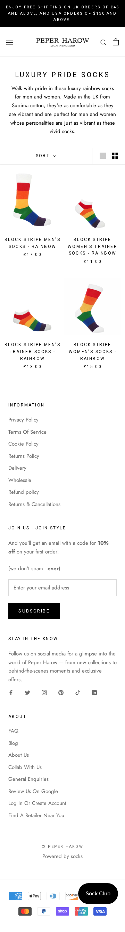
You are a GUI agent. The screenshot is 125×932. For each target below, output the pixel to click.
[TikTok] (77, 692)
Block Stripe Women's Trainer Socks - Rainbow (92, 246)
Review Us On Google (33, 791)
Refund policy (23, 492)
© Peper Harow (62, 846)
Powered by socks (62, 856)
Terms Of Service (27, 432)
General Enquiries (28, 779)
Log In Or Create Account (37, 803)
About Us (18, 755)
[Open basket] (116, 41)
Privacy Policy (23, 420)
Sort (44, 155)
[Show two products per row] (115, 156)
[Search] (103, 42)
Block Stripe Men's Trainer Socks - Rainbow (32, 351)
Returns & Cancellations (34, 504)
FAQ (13, 731)
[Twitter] (27, 692)
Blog (13, 743)
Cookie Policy (23, 444)
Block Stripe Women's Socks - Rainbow (93, 351)
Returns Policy (23, 456)
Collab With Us (25, 767)
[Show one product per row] (103, 156)
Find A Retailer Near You (36, 815)
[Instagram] (44, 692)
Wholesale (19, 480)
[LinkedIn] (94, 692)
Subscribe (34, 611)
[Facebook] (11, 692)
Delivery (17, 468)
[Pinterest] (61, 692)
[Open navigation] (9, 42)
